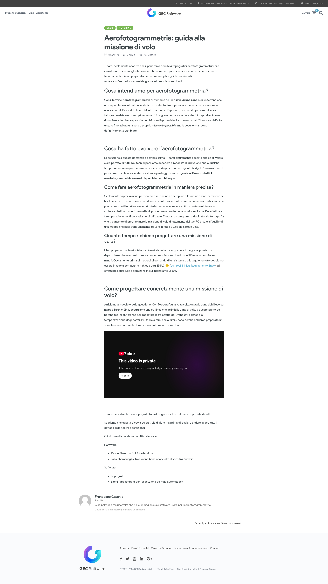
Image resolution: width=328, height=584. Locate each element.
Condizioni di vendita (187, 569)
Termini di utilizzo (166, 569)
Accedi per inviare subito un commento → (220, 523)
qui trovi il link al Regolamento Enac (193, 265)
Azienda (124, 548)
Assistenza (42, 12)
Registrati (318, 3)
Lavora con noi (182, 548)
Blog (31, 12)
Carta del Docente (161, 548)
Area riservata (200, 548)
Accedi (307, 3)
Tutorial (125, 28)
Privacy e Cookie (208, 569)
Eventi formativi (139, 548)
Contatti (214, 548)
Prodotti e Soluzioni (15, 12)
